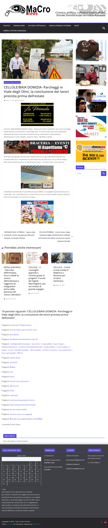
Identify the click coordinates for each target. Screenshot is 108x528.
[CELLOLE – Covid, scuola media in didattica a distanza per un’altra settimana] (62, 254)
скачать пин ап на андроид (21, 414)
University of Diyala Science (20, 325)
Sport (76, 26)
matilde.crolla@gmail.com (75, 469)
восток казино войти (18, 409)
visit (11, 372)
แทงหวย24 (14, 395)
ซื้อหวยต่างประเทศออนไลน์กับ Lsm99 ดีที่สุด (26, 419)
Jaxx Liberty (14, 334)
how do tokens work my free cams (23, 330)
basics (12, 376)
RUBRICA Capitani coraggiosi (14, 31)
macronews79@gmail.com (75, 460)
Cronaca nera (19, 26)
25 (9, 480)
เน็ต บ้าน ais (14, 386)
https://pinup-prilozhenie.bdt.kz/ (23, 405)
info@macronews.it (73, 464)
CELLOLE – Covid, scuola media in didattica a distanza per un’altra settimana (61, 274)
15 (32, 471)
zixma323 (13, 362)
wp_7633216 (20, 100)
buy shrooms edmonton (19, 381)
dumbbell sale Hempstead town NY (24, 339)
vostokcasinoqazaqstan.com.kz (22, 400)
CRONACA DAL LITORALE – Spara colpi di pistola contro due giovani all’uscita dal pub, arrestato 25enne (19, 235)
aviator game (15, 358)
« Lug (3, 489)
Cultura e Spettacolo (37, 26)
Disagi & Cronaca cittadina (60, 26)
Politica (6, 26)
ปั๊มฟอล (12, 367)
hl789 (12, 391)
